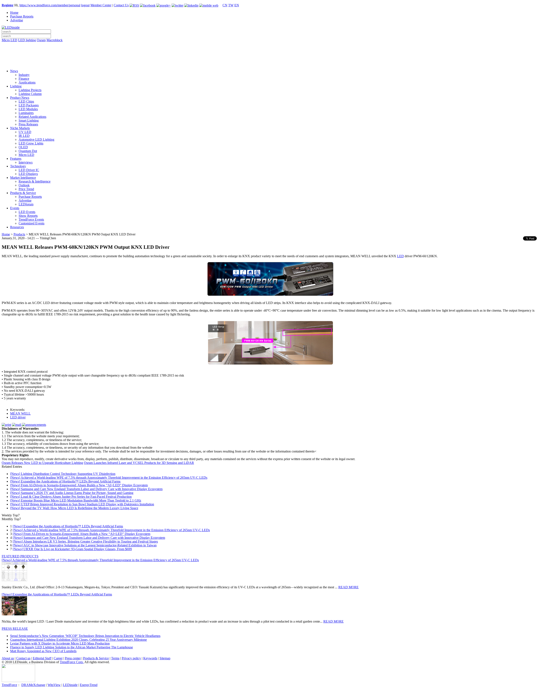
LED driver (18, 417)
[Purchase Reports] (270, 45)
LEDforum (26, 204)
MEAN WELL (20, 413)
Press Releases (28, 124)
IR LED (24, 136)
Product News (19, 97)
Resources (17, 227)
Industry (24, 75)
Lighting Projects (30, 90)
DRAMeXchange (33, 685)
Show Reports (28, 215)
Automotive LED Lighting (36, 139)
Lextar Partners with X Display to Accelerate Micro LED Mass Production (60, 643)
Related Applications (32, 116)
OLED (23, 147)
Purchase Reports (21, 16)
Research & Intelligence (35, 181)
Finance (24, 78)
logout (85, 5)
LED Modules (28, 109)
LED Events (27, 212)
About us (8, 658)
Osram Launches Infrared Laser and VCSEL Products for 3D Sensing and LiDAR (139, 463)
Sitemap (165, 658)
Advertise (16, 20)
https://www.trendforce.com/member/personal (49, 5)
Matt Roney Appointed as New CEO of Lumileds (43, 651)
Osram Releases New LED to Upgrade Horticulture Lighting (42, 463)
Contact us (23, 658)
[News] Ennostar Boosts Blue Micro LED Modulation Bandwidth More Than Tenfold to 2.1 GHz (75, 500)
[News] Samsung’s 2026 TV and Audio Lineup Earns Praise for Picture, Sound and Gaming (71, 493)
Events (14, 208)
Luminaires (26, 113)
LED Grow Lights (31, 143)
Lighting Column (30, 94)
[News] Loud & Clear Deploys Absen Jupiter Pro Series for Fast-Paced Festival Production (71, 496)
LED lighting (27, 40)
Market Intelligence (23, 177)
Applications (27, 82)
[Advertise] (270, 51)
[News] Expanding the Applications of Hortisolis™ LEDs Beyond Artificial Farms (65, 481)
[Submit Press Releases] (270, 57)
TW (231, 5)
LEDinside (70, 685)
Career (58, 658)
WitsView (54, 685)
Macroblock (54, 40)
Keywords (150, 658)
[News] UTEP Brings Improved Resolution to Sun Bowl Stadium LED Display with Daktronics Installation (82, 504)
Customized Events (31, 223)
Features (15, 158)
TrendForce (9, 685)
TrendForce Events (31, 219)
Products (19, 234)
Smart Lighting (29, 120)
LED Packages (29, 105)
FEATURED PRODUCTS (20, 556)
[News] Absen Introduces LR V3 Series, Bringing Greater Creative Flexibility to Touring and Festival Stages (85, 541)
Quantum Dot (28, 151)
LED (400, 256)
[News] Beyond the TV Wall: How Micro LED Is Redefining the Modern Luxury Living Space (74, 508)
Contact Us (121, 5)
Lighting (16, 86)
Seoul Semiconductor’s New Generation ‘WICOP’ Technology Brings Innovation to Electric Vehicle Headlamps (85, 636)
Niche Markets (20, 128)
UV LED (25, 132)
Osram (41, 40)
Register (8, 5)
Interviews (26, 162)
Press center (73, 658)
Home (14, 12)
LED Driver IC (29, 170)
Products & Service (23, 193)
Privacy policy (131, 658)
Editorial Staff (42, 658)
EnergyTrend (88, 685)
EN (236, 5)
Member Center (100, 5)
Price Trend (26, 189)
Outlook (24, 185)
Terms (115, 658)
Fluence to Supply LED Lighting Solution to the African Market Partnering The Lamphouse (71, 647)
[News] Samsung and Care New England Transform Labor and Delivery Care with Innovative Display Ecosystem (86, 489)
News (14, 71)
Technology (18, 166)
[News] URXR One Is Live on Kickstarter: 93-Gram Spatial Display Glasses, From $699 (72, 549)
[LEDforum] (270, 63)
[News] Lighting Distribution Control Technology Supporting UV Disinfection (62, 474)
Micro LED (9, 40)
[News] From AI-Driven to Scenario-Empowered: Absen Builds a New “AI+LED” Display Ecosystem (79, 485)
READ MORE (348, 587)
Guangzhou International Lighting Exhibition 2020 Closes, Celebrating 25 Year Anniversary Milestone (78, 639)
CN (225, 5)
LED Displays (28, 174)
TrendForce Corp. (72, 662)
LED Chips (26, 101)
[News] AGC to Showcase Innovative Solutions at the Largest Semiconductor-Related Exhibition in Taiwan (85, 545)
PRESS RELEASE (15, 628)
